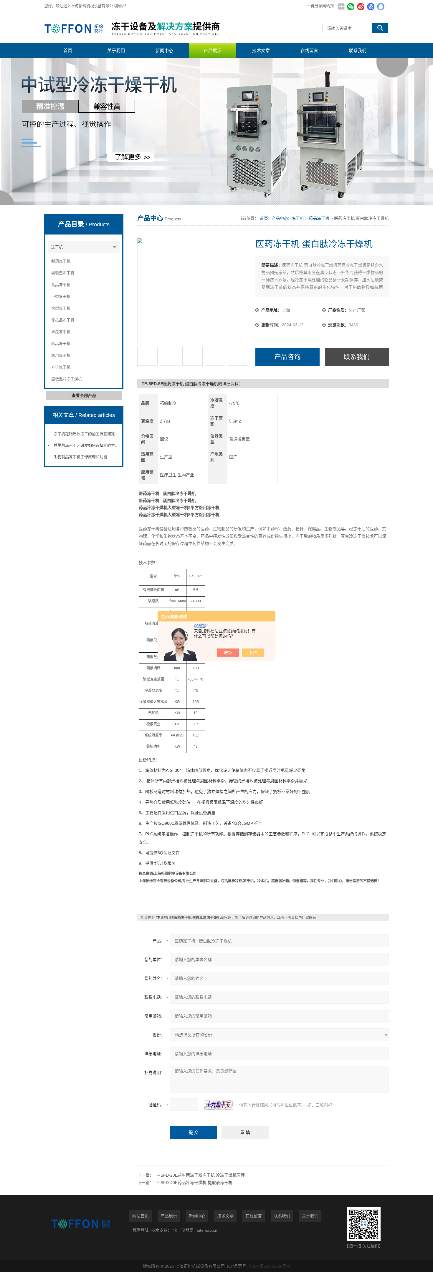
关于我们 (116, 50)
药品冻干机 (60, 343)
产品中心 (280, 218)
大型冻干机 (60, 308)
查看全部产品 (84, 395)
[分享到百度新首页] (370, 6)
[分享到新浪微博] (360, 6)
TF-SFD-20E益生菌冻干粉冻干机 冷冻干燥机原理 (199, 1175)
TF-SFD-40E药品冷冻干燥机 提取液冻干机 (193, 1182)
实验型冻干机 (62, 273)
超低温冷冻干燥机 (66, 379)
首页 (67, 50)
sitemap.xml (208, 1230)
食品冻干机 (60, 284)
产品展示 (213, 50)
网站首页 (140, 1215)
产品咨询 (287, 356)
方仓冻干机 (60, 367)
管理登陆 (140, 1230)
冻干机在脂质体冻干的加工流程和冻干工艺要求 (94, 434)
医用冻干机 (60, 355)
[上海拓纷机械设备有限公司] (132, 27)
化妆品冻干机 (62, 320)
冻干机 (57, 247)
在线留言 (309, 50)
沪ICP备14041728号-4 (269, 1266)
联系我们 (357, 50)
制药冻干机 (60, 261)
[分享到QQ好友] (380, 6)
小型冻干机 (60, 296)
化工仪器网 (183, 1230)
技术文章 (261, 50)
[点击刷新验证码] (218, 1105)
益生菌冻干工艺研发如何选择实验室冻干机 (90, 445)
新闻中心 (164, 50)
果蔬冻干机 (60, 332)
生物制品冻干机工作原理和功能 (80, 457)
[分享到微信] (350, 6)
